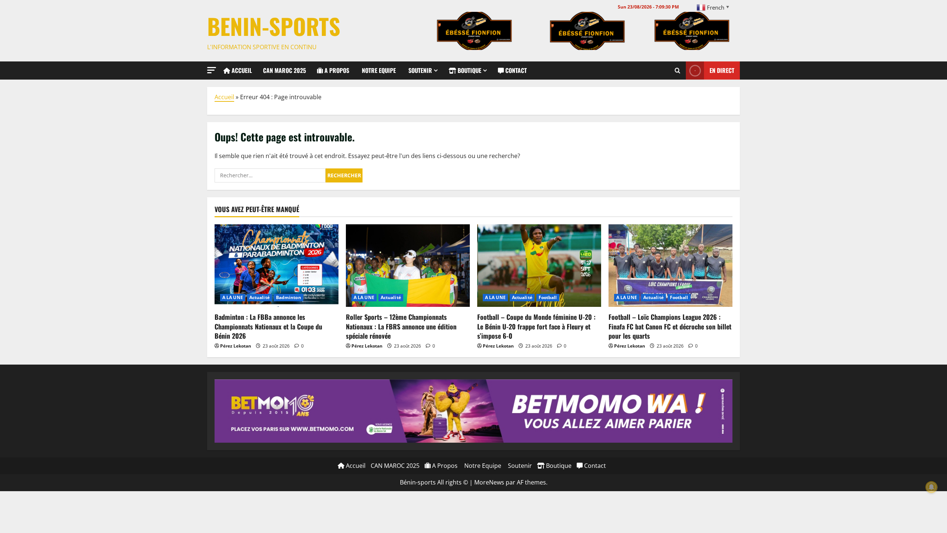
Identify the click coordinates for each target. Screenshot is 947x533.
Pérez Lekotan (235, 346)
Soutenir (419, 70)
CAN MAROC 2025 (284, 70)
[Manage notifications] (931, 487)
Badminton (288, 297)
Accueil (241, 70)
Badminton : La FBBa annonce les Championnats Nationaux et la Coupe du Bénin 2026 (268, 326)
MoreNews (489, 482)
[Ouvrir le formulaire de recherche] (677, 70)
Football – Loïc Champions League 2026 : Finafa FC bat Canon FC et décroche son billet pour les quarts (670, 326)
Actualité (259, 297)
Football (548, 297)
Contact (515, 70)
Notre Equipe (378, 70)
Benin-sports (273, 25)
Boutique (468, 70)
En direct (722, 70)
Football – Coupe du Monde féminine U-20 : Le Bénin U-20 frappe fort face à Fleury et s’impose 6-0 (536, 326)
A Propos (336, 70)
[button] (211, 70)
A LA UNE (232, 297)
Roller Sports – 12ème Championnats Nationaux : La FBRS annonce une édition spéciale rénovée (401, 326)
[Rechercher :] (270, 175)
